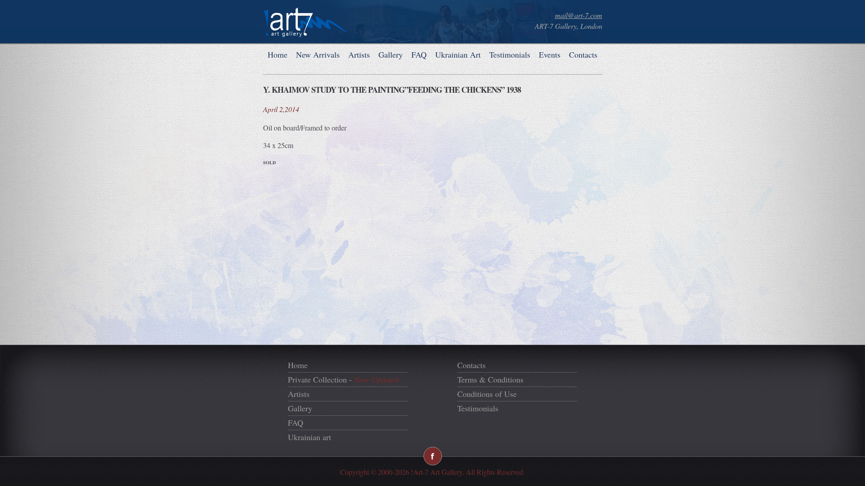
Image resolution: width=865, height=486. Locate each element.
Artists (359, 54)
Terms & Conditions (490, 379)
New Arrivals (318, 54)
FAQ (419, 54)
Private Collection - (343, 379)
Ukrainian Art (458, 54)
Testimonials (509, 54)
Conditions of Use (487, 393)
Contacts (583, 54)
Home (277, 54)
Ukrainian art (309, 437)
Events (549, 54)
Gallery (390, 54)
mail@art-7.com (578, 15)
